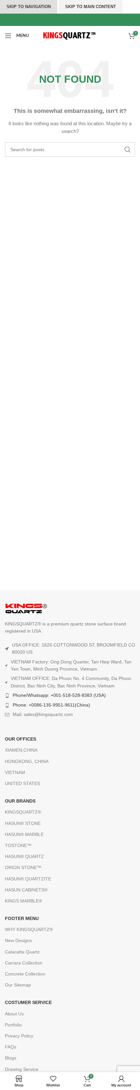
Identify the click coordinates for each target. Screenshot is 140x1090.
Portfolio (13, 1024)
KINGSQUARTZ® (23, 812)
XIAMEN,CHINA (21, 750)
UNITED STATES (22, 783)
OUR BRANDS (20, 801)
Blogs (10, 1057)
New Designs (18, 940)
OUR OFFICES (20, 739)
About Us (14, 1013)
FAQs (10, 1046)
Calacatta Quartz (22, 951)
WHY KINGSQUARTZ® (29, 929)
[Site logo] (70, 35)
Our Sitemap (18, 984)
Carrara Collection (23, 962)
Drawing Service (21, 1069)
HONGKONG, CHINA (27, 761)
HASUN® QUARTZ (24, 856)
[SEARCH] (127, 149)
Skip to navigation (29, 6)
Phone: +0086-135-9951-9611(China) (51, 705)
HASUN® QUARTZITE (28, 878)
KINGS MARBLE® (23, 900)
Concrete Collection (25, 973)
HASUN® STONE (23, 823)
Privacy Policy (19, 1035)
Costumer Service (28, 1002)
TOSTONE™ (18, 845)
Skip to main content (90, 6)
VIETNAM (15, 772)
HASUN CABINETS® (26, 889)
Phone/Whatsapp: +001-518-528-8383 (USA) (59, 695)
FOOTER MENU (22, 918)
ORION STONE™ (23, 867)
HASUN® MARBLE (24, 834)
